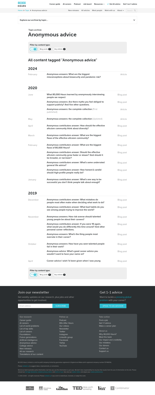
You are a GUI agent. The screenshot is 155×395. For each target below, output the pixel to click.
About (120, 10)
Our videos (64, 326)
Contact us (103, 348)
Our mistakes (105, 343)
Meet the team (105, 337)
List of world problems (29, 326)
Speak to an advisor (113, 306)
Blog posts (45, 49)
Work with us (110, 10)
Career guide (54, 4)
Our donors (104, 345)
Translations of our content (31, 354)
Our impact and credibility (110, 340)
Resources (98, 4)
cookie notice (76, 372)
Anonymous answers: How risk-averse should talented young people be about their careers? (74, 218)
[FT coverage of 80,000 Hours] (45, 388)
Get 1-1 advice (105, 323)
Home (20, 10)
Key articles (59, 49)
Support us (104, 351)
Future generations (28, 337)
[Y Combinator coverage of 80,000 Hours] (119, 388)
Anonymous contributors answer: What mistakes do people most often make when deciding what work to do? (75, 201)
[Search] (135, 10)
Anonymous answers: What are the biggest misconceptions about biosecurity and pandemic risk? (74, 75)
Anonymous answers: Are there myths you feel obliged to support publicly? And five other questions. (75, 103)
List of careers (26, 331)
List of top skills (26, 329)
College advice (26, 346)
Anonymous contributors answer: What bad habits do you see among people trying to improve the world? (75, 208)
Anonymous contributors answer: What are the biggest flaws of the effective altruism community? (74, 136)
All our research (27, 351)
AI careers (67, 4)
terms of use (59, 372)
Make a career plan (107, 326)
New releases (73, 10)
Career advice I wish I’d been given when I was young (74, 260)
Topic (27, 10)
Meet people (97, 10)
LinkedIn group (66, 337)
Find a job (103, 320)
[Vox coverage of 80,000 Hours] (102, 388)
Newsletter (64, 329)
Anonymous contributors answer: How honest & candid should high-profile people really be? (74, 171)
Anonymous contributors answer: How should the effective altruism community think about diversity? (76, 127)
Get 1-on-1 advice (130, 4)
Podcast (77, 4)
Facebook (63, 340)
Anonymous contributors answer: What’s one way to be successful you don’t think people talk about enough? (74, 181)
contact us (26, 366)
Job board (87, 4)
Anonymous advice (28, 343)
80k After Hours (66, 323)
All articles (85, 10)
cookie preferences (97, 372)
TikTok (62, 343)
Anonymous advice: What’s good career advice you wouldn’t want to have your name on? (72, 252)
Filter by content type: (40, 45)
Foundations (25, 334)
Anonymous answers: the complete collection (69, 109)
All (33, 49)
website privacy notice (45, 372)
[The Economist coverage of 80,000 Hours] (30, 388)
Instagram (63, 334)
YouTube (63, 346)
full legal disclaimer (31, 372)
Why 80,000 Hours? (108, 334)
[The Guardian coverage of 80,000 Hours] (62, 388)
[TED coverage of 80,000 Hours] (82, 388)
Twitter (62, 331)
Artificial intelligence (28, 340)
